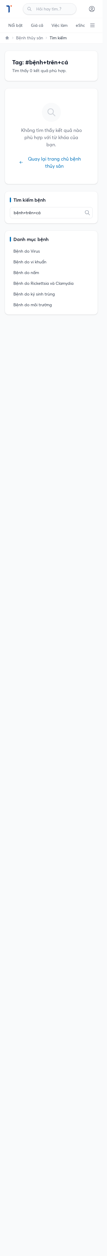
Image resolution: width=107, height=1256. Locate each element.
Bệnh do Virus (26, 251)
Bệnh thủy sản (29, 38)
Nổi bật (15, 25)
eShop (82, 25)
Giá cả (37, 25)
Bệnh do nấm (26, 272)
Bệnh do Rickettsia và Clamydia (43, 283)
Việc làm (59, 25)
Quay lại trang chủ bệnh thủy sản (54, 162)
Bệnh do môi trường (32, 304)
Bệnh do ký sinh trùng (34, 294)
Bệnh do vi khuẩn (29, 262)
